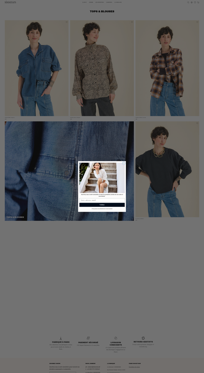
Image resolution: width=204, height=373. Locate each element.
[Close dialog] (123, 163)
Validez (102, 205)
